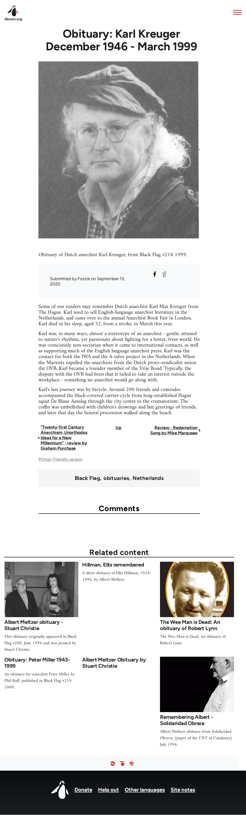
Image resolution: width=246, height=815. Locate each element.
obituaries (116, 478)
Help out (108, 789)
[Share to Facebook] (155, 274)
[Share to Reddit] (164, 274)
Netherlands (148, 478)
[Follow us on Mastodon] (131, 763)
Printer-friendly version (60, 459)
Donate (83, 789)
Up (118, 427)
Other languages (145, 789)
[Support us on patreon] (122, 763)
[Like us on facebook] (113, 763)
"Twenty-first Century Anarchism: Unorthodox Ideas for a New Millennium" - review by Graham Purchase (64, 438)
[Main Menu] (236, 12)
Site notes (183, 789)
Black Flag (87, 478)
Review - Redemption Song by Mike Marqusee (173, 430)
